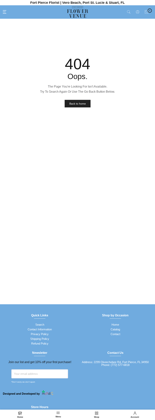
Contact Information (40, 329)
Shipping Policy (39, 338)
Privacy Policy (40, 334)
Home (115, 324)
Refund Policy (39, 343)
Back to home (77, 103)
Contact (115, 334)
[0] (146, 12)
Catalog (115, 329)
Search (39, 324)
